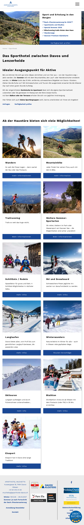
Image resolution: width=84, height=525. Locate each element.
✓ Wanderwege (48, 33)
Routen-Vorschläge (62, 353)
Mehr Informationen (21, 237)
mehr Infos (21, 295)
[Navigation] (77, 4)
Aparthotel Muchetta (71, 499)
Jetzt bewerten (71, 503)
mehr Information (62, 176)
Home (5, 48)
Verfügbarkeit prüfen (60, 43)
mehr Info (21, 411)
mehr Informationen (21, 176)
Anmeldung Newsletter (15, 508)
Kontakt (15, 512)
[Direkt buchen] (76, 517)
